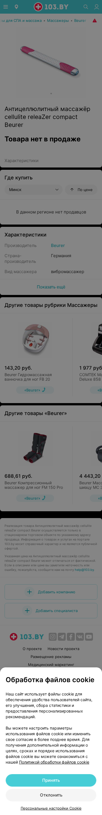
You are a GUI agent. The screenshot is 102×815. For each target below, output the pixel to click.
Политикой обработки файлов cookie (54, 762)
